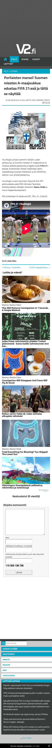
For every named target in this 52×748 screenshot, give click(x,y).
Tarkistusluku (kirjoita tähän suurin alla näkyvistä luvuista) (24, 555)
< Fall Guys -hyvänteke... (11, 267)
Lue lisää (35, 746)
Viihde (25, 59)
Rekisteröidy (9, 654)
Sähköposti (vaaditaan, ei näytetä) (18, 545)
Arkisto (6, 659)
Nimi (7, 537)
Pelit (14, 59)
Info (5, 670)
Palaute (6, 664)
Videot (36, 59)
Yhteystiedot (9, 675)
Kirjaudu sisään (10, 648)
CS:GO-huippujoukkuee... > (39, 267)
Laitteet (8, 63)
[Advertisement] (26, 608)
